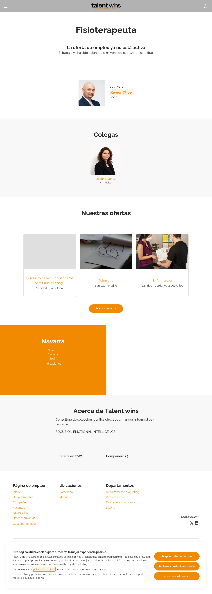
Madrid (63, 497)
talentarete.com (190, 516)
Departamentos (23, 497)
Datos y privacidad (25, 518)
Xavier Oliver (122, 92)
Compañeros (21, 502)
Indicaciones (53, 363)
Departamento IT (117, 497)
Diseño (110, 507)
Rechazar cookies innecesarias (176, 566)
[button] (205, 6)
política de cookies (43, 569)
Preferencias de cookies (176, 576)
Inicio (16, 492)
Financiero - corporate (120, 502)
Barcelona (66, 492)
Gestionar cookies (24, 523)
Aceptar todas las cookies (177, 556)
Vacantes (19, 507)
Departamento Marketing (122, 492)
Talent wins (20, 512)
